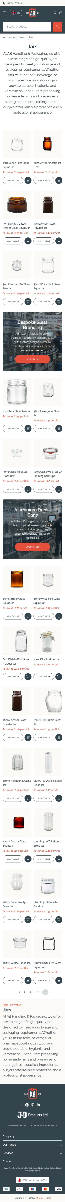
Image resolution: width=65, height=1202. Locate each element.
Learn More (33, 359)
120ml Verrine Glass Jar (16, 963)
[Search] (57, 27)
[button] (5, 13)
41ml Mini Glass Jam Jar (17, 411)
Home (20, 37)
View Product (13, 180)
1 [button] (19, 992)
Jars (30, 37)
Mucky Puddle (43, 1198)
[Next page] (45, 992)
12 (37, 992)
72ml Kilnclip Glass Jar (47, 659)
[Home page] (32, 12)
